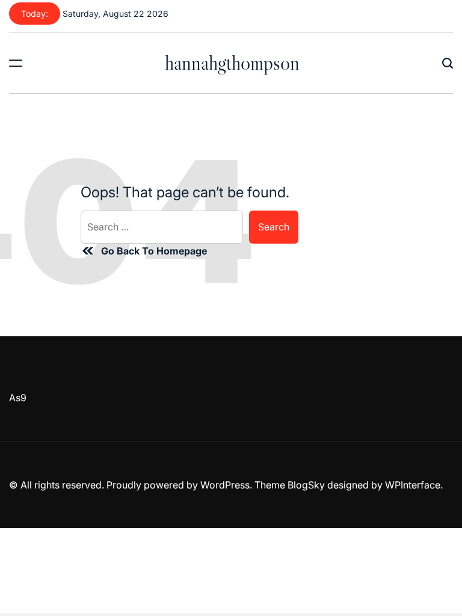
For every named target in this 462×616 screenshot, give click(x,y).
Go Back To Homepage (154, 251)
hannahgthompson (232, 62)
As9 (17, 398)
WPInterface (412, 485)
